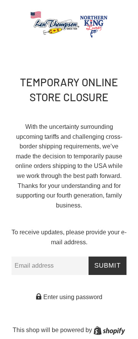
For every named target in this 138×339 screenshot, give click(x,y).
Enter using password (72, 297)
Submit (107, 265)
